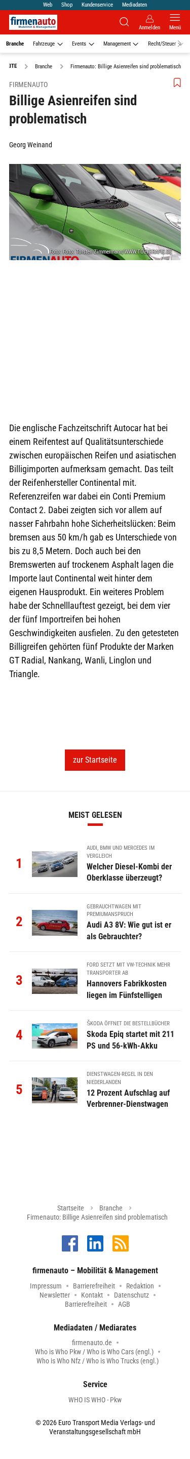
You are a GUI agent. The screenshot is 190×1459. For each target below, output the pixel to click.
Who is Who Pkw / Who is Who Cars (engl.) (94, 1352)
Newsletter (55, 1295)
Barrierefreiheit (94, 1286)
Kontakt (92, 1295)
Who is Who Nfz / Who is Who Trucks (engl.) (97, 1361)
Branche (15, 44)
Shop (66, 5)
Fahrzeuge (44, 44)
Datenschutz (131, 1295)
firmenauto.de (92, 1343)
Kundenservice (97, 5)
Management (117, 44)
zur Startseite (95, 760)
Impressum (46, 1286)
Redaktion (140, 1286)
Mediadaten (134, 5)
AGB (124, 1304)
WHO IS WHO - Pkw (95, 1400)
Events (79, 44)
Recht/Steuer (162, 44)
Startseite (70, 1208)
